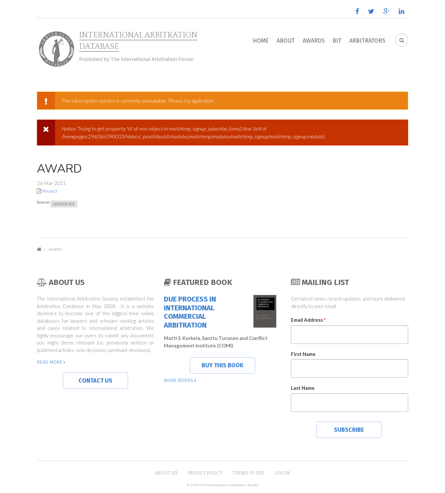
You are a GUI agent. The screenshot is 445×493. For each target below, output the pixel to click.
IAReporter (64, 204)
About (286, 40)
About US (166, 473)
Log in (282, 473)
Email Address (308, 320)
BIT (337, 40)
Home (261, 40)
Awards (314, 40)
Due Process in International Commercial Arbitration (190, 312)
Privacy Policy (205, 473)
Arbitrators (367, 40)
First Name (303, 354)
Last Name (303, 388)
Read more (49, 362)
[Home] (56, 49)
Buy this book (222, 365)
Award (49, 191)
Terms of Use (249, 473)
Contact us (95, 380)
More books (178, 380)
